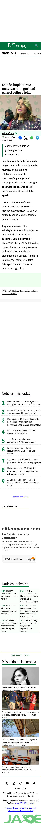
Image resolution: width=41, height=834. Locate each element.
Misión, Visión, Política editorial (20, 810)
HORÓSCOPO (17, 655)
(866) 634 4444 (21, 803)
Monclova (25, 54)
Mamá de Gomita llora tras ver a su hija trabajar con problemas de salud (24, 412)
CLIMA (27, 655)
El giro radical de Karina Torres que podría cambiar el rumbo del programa (24, 461)
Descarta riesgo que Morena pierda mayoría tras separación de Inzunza (29, 625)
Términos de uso (11, 808)
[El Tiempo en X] (34, 783)
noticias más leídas (20, 496)
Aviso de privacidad (28, 808)
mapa (32, 803)
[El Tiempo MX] (17, 47)
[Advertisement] (20, 21)
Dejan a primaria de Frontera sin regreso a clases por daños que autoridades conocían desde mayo (19, 742)
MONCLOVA (9, 53)
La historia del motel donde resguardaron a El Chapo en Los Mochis (21, 450)
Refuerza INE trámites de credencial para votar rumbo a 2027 (9, 609)
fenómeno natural (9, 293)
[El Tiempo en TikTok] (22, 783)
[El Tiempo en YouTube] (29, 783)
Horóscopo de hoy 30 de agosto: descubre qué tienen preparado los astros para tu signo (22, 471)
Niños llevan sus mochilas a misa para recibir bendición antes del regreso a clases (9, 625)
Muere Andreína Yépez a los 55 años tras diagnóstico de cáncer (19, 688)
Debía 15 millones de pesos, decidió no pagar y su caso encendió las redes (23, 403)
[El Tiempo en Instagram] (16, 783)
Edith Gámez (8, 133)
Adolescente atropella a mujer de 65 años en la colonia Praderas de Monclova (20, 715)
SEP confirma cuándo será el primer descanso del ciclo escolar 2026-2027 (18, 770)
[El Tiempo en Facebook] (9, 783)
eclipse (34, 291)
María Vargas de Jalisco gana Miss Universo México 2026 (21, 432)
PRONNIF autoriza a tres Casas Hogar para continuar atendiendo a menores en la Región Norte (29, 596)
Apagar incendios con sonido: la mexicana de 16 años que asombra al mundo (23, 482)
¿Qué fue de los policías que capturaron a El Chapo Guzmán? (21, 440)
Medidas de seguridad (21, 291)
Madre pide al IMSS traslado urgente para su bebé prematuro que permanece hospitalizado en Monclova (24, 421)
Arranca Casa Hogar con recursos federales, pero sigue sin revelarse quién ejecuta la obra (29, 611)
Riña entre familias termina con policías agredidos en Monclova (9, 594)
